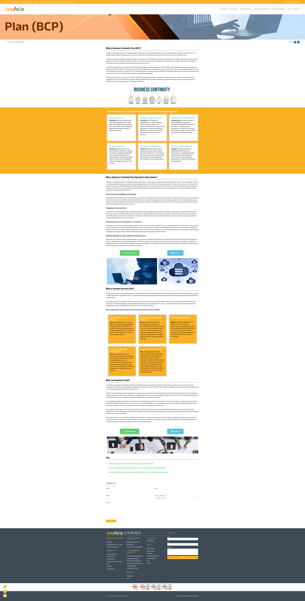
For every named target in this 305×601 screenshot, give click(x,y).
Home (6, 42)
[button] (295, 42)
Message (169, 547)
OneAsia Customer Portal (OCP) (65, 2)
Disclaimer (195, 596)
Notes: (108, 502)
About (7, 2)
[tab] (152, 464)
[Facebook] (286, 2)
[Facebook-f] (125, 532)
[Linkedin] (289, 2)
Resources (15, 2)
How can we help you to (160, 495)
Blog (31, 2)
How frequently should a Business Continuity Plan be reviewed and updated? (138, 472)
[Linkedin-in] (128, 532)
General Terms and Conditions (184, 596)
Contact (289, 9)
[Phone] (298, 2)
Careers (36, 2)
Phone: (108, 495)
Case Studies (24, 2)
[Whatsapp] (5, 591)
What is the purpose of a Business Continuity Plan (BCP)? (131, 464)
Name (107, 488)
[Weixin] (294, 2)
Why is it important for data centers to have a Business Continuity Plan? (137, 468)
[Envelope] (296, 2)
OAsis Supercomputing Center (47, 2)
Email (156, 488)
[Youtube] (291, 2)
